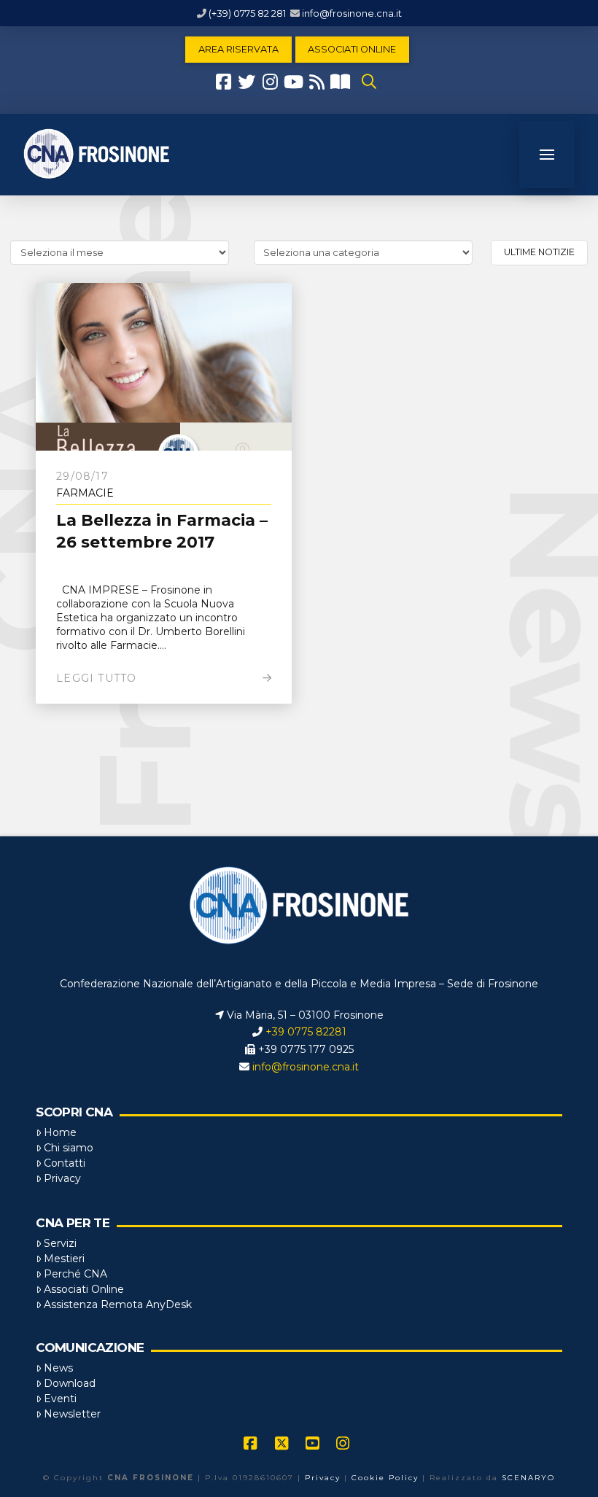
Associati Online (84, 1289)
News (58, 1367)
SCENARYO (528, 1477)
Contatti (64, 1163)
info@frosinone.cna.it (352, 13)
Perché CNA (75, 1273)
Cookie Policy (385, 1477)
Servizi (60, 1243)
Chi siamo (68, 1147)
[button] (369, 81)
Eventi (60, 1398)
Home (60, 1132)
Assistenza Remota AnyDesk (118, 1304)
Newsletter (72, 1413)
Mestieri (64, 1258)
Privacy (62, 1178)
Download (70, 1383)
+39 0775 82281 (305, 1031)
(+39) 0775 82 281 (247, 13)
